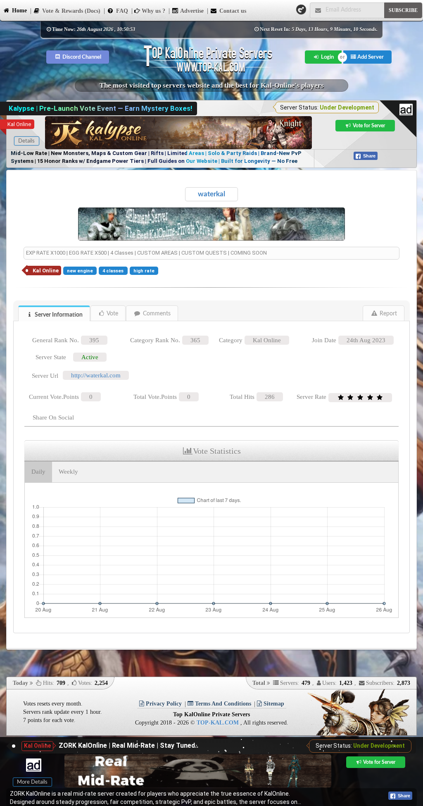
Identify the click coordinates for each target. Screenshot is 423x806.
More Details (32, 782)
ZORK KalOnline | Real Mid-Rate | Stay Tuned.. (128, 745)
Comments (156, 314)
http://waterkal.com (96, 375)
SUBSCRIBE (403, 10)
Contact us (232, 11)
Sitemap (273, 704)
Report (387, 314)
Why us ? (152, 11)
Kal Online (19, 124)
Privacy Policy (163, 704)
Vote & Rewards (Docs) (70, 11)
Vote (111, 314)
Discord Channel (81, 57)
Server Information (58, 315)
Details (26, 140)
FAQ (121, 11)
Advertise (191, 11)
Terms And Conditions (222, 704)
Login (327, 57)
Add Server (370, 57)
